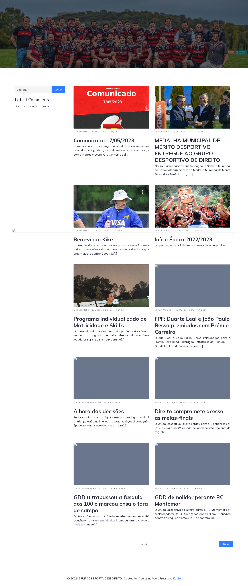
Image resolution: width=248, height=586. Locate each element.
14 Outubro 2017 (185, 488)
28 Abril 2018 (102, 402)
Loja (196, 245)
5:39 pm (120, 488)
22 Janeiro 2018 (184, 402)
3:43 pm (120, 310)
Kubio (177, 578)
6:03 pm (201, 488)
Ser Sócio (119, 245)
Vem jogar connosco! (170, 245)
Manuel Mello (81, 310)
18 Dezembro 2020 (102, 310)
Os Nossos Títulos (92, 245)
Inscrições (141, 245)
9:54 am (201, 310)
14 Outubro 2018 (185, 310)
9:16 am (116, 402)
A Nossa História (60, 245)
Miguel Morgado (164, 310)
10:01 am (201, 402)
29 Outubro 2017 (104, 488)
